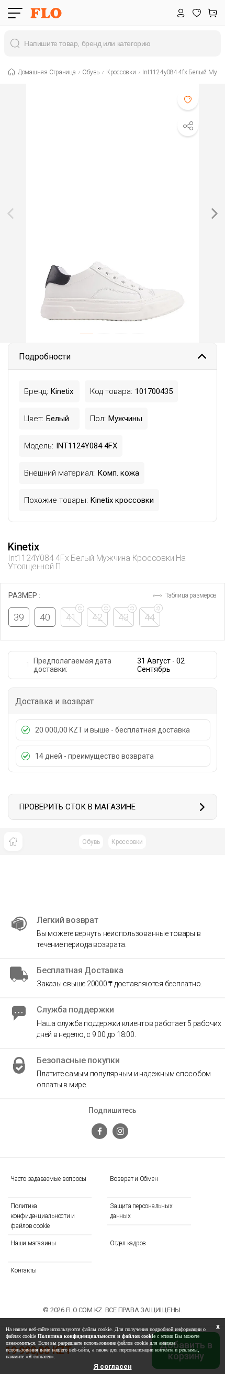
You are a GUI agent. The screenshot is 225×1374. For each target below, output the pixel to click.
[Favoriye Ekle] (187, 99)
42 (97, 617)
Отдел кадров (128, 1243)
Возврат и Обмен (134, 1178)
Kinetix (23, 546)
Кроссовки (127, 842)
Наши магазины (33, 1243)
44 (149, 617)
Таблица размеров (190, 595)
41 (71, 617)
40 (45, 617)
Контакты (23, 1270)
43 (123, 617)
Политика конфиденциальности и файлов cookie (42, 1216)
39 (19, 617)
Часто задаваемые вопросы (48, 1178)
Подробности (45, 357)
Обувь (91, 842)
